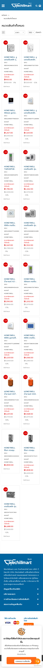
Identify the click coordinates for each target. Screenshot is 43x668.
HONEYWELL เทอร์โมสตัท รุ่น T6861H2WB (30, 224)
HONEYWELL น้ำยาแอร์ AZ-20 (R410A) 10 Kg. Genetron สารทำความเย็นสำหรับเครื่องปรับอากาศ (10, 280)
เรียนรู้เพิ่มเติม (21, 654)
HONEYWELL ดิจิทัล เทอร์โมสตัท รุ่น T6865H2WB (29, 336)
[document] (21, 646)
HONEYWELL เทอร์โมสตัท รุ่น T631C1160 (10, 505)
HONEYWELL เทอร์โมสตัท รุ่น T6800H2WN (30, 167)
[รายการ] (3, 32)
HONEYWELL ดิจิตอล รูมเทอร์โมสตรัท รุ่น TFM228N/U (10, 111)
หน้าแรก (4, 15)
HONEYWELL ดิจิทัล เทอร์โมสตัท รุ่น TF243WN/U (9, 224)
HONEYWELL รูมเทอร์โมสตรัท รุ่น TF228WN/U (30, 111)
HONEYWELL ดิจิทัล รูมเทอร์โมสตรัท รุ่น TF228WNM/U (10, 336)
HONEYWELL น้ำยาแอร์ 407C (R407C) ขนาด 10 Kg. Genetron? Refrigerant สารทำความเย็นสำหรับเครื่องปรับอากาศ (10, 392)
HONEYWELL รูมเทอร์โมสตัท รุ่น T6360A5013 (10, 58)
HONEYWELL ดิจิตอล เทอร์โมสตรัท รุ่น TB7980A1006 (30, 280)
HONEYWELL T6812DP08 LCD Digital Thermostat (9, 167)
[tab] (21, 589)
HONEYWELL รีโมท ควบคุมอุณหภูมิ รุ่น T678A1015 (9, 449)
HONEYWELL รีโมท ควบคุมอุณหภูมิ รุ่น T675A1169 (29, 449)
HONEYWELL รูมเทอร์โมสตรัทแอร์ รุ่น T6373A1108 (30, 58)
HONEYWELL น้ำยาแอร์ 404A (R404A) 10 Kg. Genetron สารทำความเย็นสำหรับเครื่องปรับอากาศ (30, 392)
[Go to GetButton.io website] (37, 665)
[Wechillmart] (21, 5)
